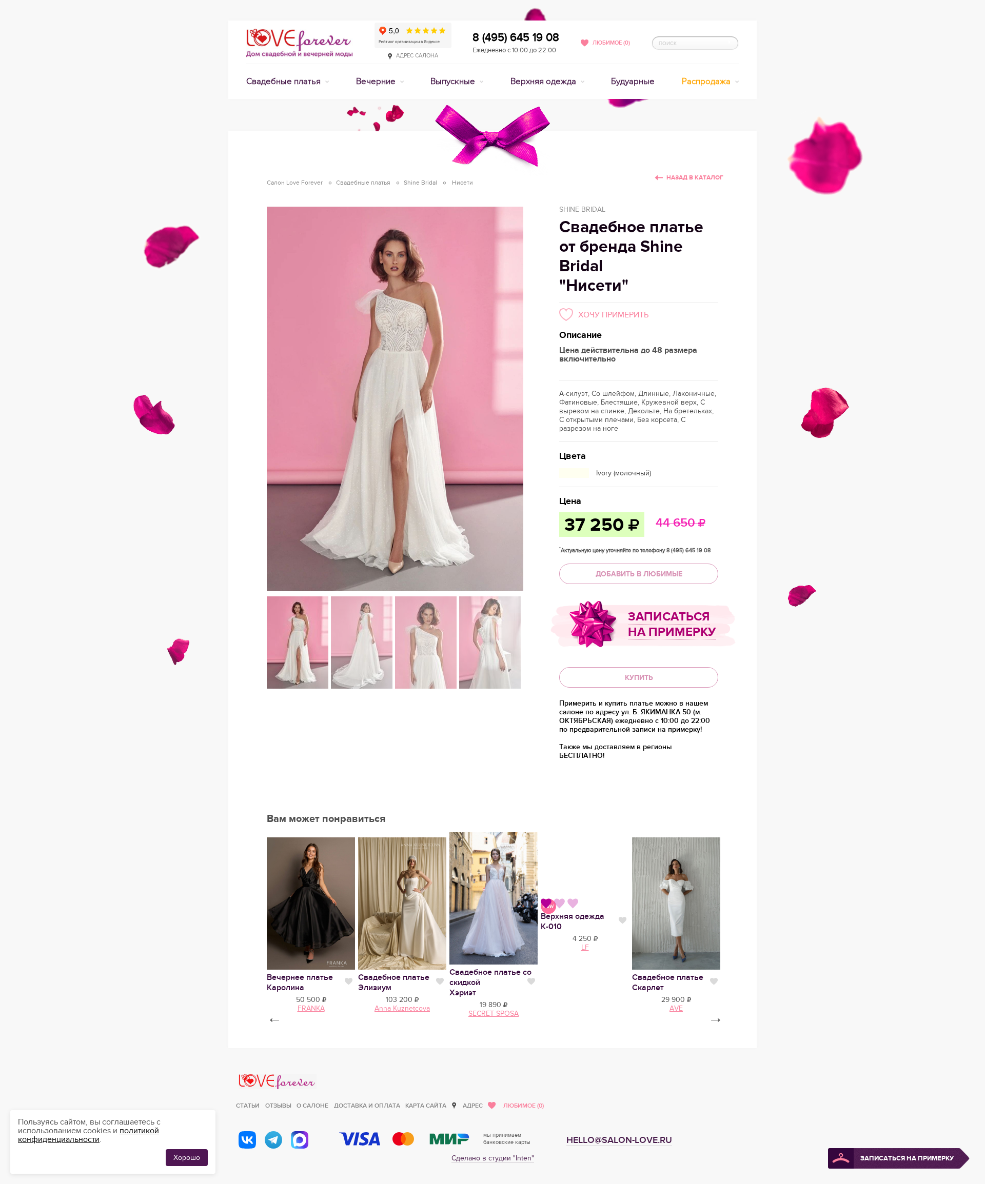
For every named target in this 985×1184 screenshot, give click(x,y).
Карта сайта (425, 1106)
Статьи (248, 1106)
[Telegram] (273, 1140)
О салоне (312, 1106)
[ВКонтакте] (247, 1140)
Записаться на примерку (672, 624)
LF (585, 947)
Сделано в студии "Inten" (492, 1158)
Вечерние (377, 81)
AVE (676, 1008)
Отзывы (278, 1106)
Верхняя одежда (544, 81)
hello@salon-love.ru (619, 1140)
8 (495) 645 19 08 (515, 37)
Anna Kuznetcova (402, 1008)
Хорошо (186, 1157)
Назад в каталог (694, 178)
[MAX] (299, 1140)
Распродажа (707, 81)
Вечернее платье (300, 982)
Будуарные (633, 81)
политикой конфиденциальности (88, 1135)
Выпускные (453, 81)
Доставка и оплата (367, 1106)
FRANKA (311, 1008)
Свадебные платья (284, 81)
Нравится (348, 981)
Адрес (473, 1106)
